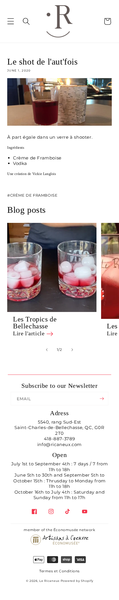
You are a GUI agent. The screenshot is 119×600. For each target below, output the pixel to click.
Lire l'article (29, 333)
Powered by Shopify (77, 581)
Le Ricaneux (49, 581)
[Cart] (107, 21)
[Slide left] (46, 349)
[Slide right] (72, 349)
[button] (15, 21)
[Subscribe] (101, 398)
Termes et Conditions (59, 571)
